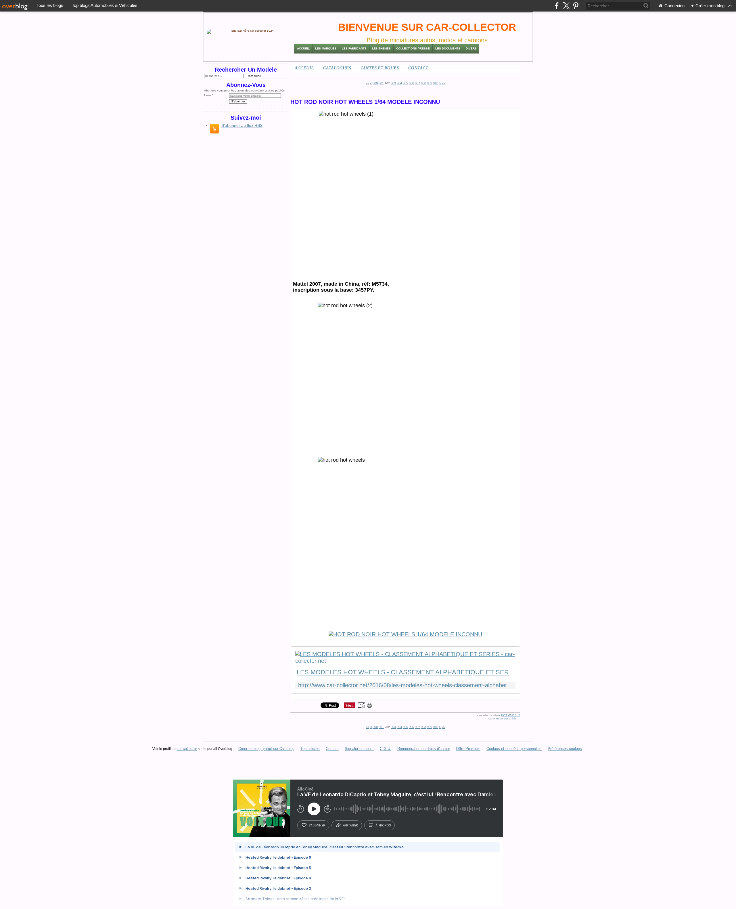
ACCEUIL (304, 68)
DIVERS (471, 48)
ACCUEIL (303, 48)
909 (429, 83)
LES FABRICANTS (354, 48)
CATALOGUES (337, 68)
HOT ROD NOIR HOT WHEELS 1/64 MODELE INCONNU (365, 102)
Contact (332, 748)
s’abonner (316, 825)
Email (207, 95)
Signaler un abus (359, 748)
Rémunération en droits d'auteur (423, 748)
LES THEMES (381, 48)
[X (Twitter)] (566, 5)
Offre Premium (468, 748)
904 (399, 83)
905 (405, 83)
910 (435, 83)
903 (393, 83)
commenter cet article (503, 718)
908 (423, 83)
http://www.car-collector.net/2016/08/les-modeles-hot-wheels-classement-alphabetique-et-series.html (405, 685)
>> (443, 83)
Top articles (310, 748)
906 (411, 83)
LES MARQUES (325, 48)
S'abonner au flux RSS (241, 125)
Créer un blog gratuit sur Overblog (266, 748)
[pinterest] (575, 5)
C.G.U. (385, 748)
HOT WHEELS (510, 715)
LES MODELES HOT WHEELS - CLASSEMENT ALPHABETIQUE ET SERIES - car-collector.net (406, 672)
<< (367, 83)
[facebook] (556, 5)
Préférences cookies (565, 748)
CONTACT (418, 68)
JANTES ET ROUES (380, 68)
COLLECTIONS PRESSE (413, 48)
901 (381, 83)
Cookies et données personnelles (514, 748)
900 (375, 83)
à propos (383, 825)
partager (350, 825)
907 (417, 83)
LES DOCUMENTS (447, 48)
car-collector (187, 748)
